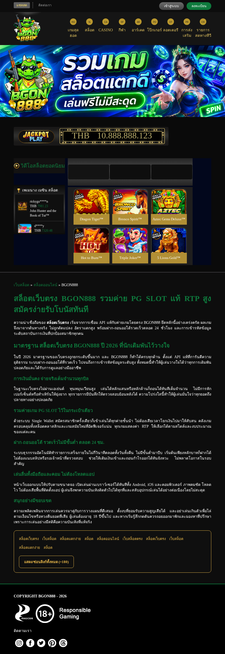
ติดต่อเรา (45, 5)
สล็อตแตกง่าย (70, 539)
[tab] (88, 172)
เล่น (91, 207)
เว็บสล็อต (49, 539)
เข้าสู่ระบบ (171, 6)
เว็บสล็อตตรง (132, 539)
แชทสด (21, 5)
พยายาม (91, 195)
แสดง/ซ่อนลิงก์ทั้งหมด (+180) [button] (46, 562)
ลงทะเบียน (199, 6)
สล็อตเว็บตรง (29, 539)
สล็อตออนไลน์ (108, 539)
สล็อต (89, 539)
